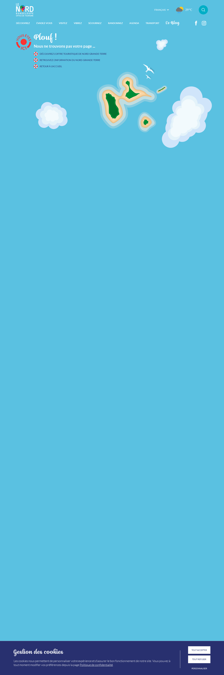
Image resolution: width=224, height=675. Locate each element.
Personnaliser (199, 668)
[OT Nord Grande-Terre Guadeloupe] (24, 9)
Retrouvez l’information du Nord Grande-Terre (70, 60)
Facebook (196, 23)
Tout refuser (199, 659)
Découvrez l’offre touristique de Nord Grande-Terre (73, 54)
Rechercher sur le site (203, 9)
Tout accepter (199, 650)
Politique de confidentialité (96, 665)
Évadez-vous (44, 23)
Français (160, 10)
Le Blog (172, 22)
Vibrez (78, 23)
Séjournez (95, 23)
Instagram (204, 23)
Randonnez (115, 23)
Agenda (134, 23)
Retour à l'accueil (51, 66)
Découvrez (23, 23)
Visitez (63, 23)
